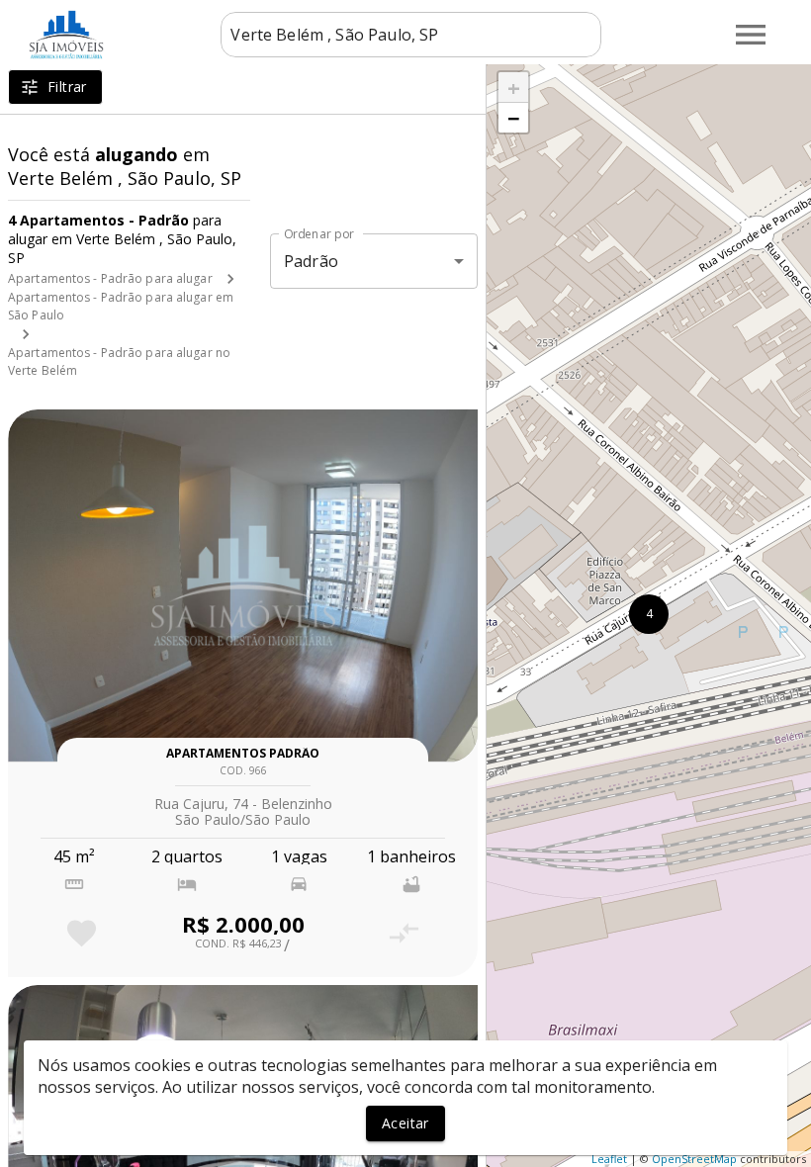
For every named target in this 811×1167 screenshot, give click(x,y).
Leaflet (609, 1158)
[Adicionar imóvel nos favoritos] (81, 933)
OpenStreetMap (694, 1158)
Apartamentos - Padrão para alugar (110, 278)
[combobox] (411, 34)
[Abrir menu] (750, 34)
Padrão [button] (311, 261)
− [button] (513, 118)
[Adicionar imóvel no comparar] (404, 933)
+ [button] (513, 87)
